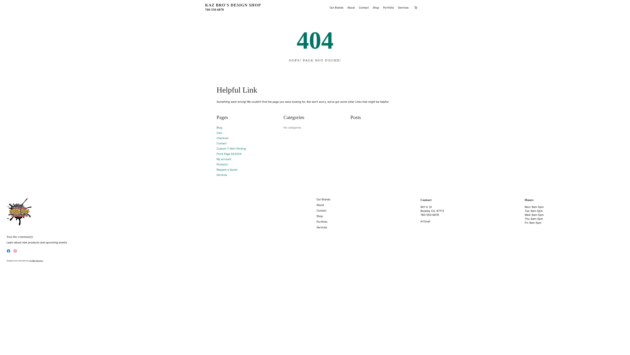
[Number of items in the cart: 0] (415, 7)
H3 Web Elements (36, 261)
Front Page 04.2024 (229, 153)
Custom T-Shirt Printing (231, 148)
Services (222, 175)
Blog (219, 127)
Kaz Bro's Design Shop (233, 5)
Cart (219, 132)
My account (224, 159)
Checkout (223, 138)
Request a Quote (227, 169)
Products (222, 164)
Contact (222, 143)
